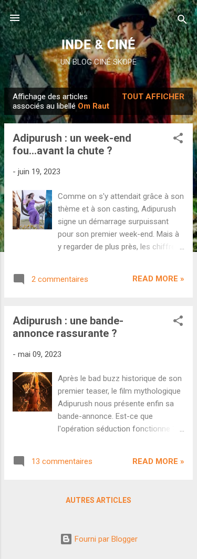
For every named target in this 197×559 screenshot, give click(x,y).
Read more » (158, 278)
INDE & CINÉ (98, 44)
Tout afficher (153, 96)
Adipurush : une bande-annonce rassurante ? (68, 327)
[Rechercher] (182, 21)
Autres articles (98, 500)
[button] (178, 140)
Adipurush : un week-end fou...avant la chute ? (72, 144)
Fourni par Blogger (105, 539)
